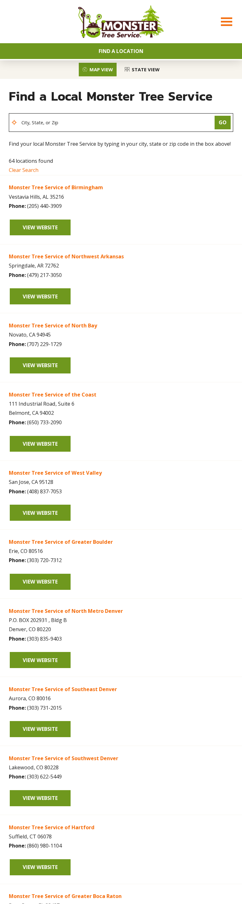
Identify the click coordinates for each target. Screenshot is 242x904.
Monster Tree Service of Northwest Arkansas (66, 256)
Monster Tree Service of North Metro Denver (66, 611)
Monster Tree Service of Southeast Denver (63, 689)
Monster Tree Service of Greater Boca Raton (65, 896)
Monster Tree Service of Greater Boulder (61, 541)
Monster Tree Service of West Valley (55, 472)
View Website (40, 227)
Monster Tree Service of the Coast (52, 394)
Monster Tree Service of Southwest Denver (63, 758)
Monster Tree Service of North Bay (53, 325)
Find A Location (121, 51)
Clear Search (23, 170)
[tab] (97, 69)
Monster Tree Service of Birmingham (56, 187)
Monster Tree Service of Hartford (52, 827)
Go (223, 122)
